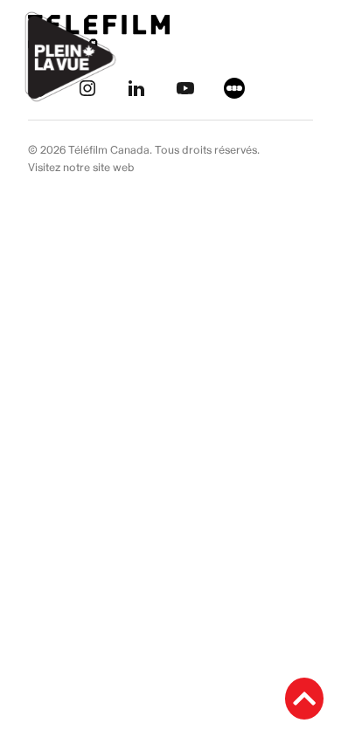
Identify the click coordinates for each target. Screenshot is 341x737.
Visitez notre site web (81, 168)
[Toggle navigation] (308, 56)
